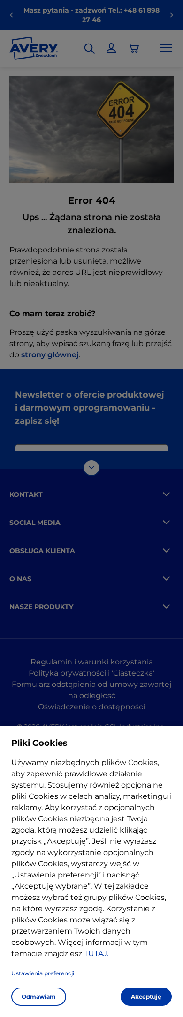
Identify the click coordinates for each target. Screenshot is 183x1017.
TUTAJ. (96, 953)
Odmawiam (39, 996)
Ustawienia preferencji (42, 973)
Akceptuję (146, 996)
